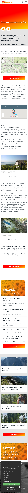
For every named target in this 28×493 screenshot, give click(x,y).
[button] (3, 62)
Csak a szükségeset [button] (11, 487)
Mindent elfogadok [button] (11, 484)
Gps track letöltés (14, 78)
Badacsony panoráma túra (19, 44)
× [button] (19, 462)
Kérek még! (14, 346)
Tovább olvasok (10, 471)
